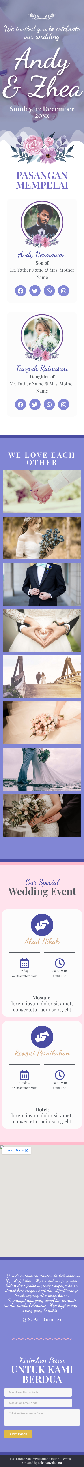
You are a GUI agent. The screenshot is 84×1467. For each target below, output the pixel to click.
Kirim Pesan (18, 1434)
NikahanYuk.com (50, 1463)
